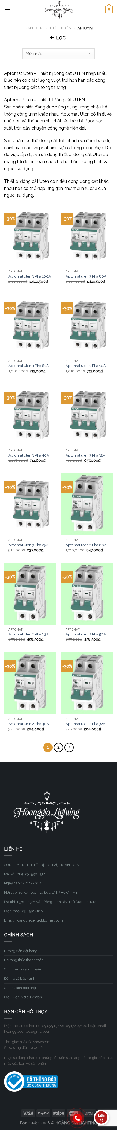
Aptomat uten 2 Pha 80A (86, 545)
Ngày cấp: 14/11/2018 (22, 883)
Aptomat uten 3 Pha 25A (28, 545)
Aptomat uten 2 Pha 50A (86, 634)
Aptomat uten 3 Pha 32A (85, 455)
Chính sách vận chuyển (23, 969)
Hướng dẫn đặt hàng (21, 951)
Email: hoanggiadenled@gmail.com (33, 920)
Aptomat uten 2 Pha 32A (85, 724)
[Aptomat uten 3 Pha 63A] (30, 325)
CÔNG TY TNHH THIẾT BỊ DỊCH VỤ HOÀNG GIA (41, 865)
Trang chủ (33, 28)
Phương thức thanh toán (24, 960)
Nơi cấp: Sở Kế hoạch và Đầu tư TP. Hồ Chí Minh (42, 892)
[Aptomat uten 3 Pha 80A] (87, 236)
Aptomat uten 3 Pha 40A (28, 455)
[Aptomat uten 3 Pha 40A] (30, 415)
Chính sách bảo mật (20, 988)
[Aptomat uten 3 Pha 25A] (30, 504)
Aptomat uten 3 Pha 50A (86, 365)
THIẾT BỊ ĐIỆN (61, 28)
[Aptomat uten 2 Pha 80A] (87, 504)
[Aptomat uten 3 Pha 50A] (87, 325)
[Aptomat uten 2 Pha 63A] (30, 594)
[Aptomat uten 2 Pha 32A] (87, 683)
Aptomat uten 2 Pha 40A (28, 724)
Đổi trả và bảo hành (19, 978)
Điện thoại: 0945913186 (23, 911)
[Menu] (7, 9)
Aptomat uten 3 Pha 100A (29, 276)
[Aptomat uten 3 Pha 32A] (87, 415)
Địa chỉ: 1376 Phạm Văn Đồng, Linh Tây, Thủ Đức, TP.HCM (50, 902)
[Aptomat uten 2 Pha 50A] (87, 594)
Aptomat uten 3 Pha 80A (86, 276)
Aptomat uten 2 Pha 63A (28, 634)
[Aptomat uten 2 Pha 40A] (30, 683)
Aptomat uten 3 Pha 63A (28, 365)
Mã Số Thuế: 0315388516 (25, 874)
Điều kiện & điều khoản (23, 997)
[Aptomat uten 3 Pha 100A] (30, 236)
